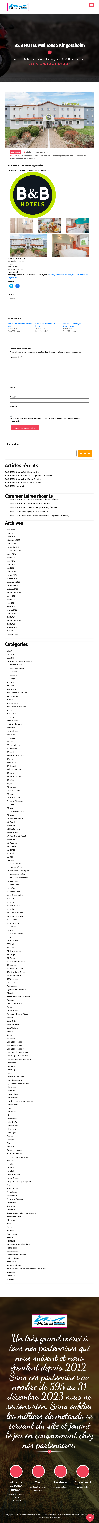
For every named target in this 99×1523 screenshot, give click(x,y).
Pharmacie (11, 1220)
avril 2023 (11, 606)
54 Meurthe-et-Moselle (17, 836)
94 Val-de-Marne (14, 975)
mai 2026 (11, 533)
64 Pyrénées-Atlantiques (18, 871)
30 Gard (10, 752)
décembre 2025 (13, 540)
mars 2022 (11, 613)
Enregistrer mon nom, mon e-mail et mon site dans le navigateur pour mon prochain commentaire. (45, 419)
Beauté (10, 1031)
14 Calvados (12, 696)
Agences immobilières (16, 989)
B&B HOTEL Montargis (15, 486)
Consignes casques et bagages (20, 1101)
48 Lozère (11, 815)
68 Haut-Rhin (72, 59)
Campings (11, 1070)
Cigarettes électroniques (18, 1084)
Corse (9, 1108)
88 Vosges (11, 954)
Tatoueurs (11, 1262)
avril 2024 (11, 568)
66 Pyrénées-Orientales (17, 878)
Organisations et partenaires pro (21, 1213)
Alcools (10, 993)
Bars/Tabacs (12, 1028)
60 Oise (10, 857)
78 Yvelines (12, 920)
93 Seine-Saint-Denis (16, 972)
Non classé (12, 1192)
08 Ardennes (12, 675)
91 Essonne (12, 965)
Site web (13, 406)
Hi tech (10, 1160)
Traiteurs (11, 1272)
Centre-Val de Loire (15, 1077)
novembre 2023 (13, 585)
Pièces (9, 1223)
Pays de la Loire (14, 1216)
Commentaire (16, 357)
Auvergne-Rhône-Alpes (17, 1014)
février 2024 (12, 575)
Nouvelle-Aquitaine (15, 1199)
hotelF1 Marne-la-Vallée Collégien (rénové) (39, 499)
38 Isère (10, 780)
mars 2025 (11, 543)
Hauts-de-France (14, 1153)
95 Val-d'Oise (12, 979)
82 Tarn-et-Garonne (16, 933)
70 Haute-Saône (14, 892)
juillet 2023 (11, 599)
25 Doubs (11, 735)
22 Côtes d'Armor (14, 724)
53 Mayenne (12, 832)
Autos (9, 1007)
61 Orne (10, 860)
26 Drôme (11, 738)
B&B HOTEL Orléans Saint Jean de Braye (23, 472)
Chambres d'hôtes (15, 1080)
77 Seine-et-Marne (15, 916)
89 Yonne (11, 958)
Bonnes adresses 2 (15, 1045)
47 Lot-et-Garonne (15, 811)
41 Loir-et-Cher (13, 790)
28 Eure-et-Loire (14, 745)
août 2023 (11, 596)
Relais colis (12, 1248)
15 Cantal (11, 700)
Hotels (35, 156)
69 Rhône (11, 888)
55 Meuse (11, 839)
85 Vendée (11, 944)
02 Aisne (10, 654)
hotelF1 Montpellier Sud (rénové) (35, 503)
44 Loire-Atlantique (16, 801)
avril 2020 (11, 624)
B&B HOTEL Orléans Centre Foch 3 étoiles (23, 482)
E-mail (13, 397)
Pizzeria (10, 1230)
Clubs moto (12, 1087)
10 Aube (10, 682)
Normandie (12, 1195)
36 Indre (10, 773)
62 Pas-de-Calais (14, 864)
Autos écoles (12, 1010)
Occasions (11, 1202)
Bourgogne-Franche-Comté (19, 1059)
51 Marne (11, 825)
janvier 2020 (12, 627)
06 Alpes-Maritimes (15, 668)
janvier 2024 (12, 578)
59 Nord (10, 853)
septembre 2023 (14, 592)
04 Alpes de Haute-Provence (19, 661)
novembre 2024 (13, 547)
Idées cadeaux (13, 1174)
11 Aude (10, 686)
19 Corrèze (11, 714)
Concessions (12, 1094)
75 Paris (10, 909)
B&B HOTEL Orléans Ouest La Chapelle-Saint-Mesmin (28, 475)
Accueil (18, 59)
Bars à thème (13, 1024)
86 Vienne (11, 947)
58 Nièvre (11, 850)
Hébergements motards (17, 1157)
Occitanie (11, 1206)
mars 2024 (11, 571)
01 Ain (9, 651)
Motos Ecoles (13, 1188)
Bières (9, 1035)
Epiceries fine (13, 1122)
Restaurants (12, 1251)
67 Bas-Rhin (12, 881)
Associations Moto (15, 1003)
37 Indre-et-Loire (14, 776)
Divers (9, 1115)
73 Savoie (11, 902)
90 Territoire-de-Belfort (17, 961)
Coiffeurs (11, 1091)
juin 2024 (11, 561)
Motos (10, 1185)
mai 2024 (11, 564)
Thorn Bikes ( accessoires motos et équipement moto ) (44, 515)
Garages (10, 1136)
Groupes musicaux (15, 1150)
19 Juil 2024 (15, 152)
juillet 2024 (12, 557)
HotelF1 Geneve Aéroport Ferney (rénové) (38, 507)
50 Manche (12, 822)
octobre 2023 (12, 589)
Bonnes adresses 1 (15, 1042)
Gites (9, 1143)
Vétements (11, 1276)
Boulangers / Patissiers (17, 1056)
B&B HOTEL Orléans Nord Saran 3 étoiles (23, 479)
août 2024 (11, 554)
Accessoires (12, 982)
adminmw (29, 152)
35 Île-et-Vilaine (14, 769)
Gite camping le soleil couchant (34, 511)
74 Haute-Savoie (14, 906)
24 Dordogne (12, 731)
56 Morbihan (12, 843)
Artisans (10, 1000)
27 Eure (10, 741)
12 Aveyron (11, 689)
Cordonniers (12, 1105)
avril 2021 (11, 617)
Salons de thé (13, 1258)
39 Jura (10, 783)
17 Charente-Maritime (16, 707)
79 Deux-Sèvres (13, 923)
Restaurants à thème (16, 1255)
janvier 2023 (12, 610)
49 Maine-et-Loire (15, 818)
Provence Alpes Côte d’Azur (19, 1244)
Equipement (12, 1126)
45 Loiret (11, 804)
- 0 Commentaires (41, 152)
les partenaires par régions (43, 59)
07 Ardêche (12, 672)
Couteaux (11, 1112)
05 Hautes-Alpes (14, 665)
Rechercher (13, 444)
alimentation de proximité (18, 996)
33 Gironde (11, 762)
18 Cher (10, 710)
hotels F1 (11, 1171)
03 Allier (10, 658)
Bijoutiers (11, 1038)
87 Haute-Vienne (14, 951)
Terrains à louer (14, 1265)
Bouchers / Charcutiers (17, 1052)
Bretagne (11, 1066)
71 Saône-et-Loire (15, 895)
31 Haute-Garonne (15, 755)
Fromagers (11, 1132)
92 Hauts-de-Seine (15, 968)
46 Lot (10, 808)
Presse (10, 1237)
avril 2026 (11, 536)
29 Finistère (12, 748)
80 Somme (11, 927)
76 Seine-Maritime (15, 913)
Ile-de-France (13, 1178)
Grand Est (28, 156)
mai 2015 (10, 631)
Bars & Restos (13, 1021)
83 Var (9, 937)
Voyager (32, 158)
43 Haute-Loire (13, 797)
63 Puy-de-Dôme (14, 867)
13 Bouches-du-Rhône (17, 693)
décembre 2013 (13, 634)
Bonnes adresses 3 (15, 1049)
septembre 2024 (14, 550)
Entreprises (12, 1119)
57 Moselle (11, 846)
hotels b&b (42, 156)
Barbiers (10, 1017)
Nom (12, 388)
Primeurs (11, 1241)
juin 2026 (11, 529)
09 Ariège (11, 679)
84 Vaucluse (12, 940)
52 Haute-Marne (14, 829)
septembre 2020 (14, 620)
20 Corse (10, 717)
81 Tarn (10, 930)
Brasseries (11, 1063)
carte (9, 1073)
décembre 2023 (13, 582)
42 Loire (10, 794)
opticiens (11, 1209)
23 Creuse (11, 728)
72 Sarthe (11, 899)
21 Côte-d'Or (12, 721)
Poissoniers (12, 1234)
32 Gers (10, 759)
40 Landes (11, 787)
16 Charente (12, 703)
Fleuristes (11, 1129)
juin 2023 (11, 603)
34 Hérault (11, 766)
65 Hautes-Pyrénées (16, 874)
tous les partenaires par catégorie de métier (26, 1269)
